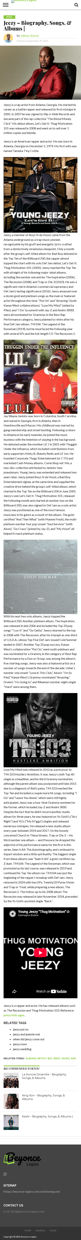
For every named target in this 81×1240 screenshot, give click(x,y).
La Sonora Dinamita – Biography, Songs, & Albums (44, 1076)
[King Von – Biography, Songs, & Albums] (11, 1101)
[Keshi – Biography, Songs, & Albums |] (11, 1122)
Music (66, 1058)
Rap (73, 1058)
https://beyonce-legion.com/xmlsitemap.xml (31, 1191)
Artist (41, 1058)
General (40, 1230)
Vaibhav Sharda (29, 35)
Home (27, 1230)
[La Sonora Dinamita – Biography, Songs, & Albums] (11, 1080)
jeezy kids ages (14, 1015)
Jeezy (57, 1058)
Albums (31, 1058)
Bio (49, 1058)
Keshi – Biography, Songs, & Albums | (47, 1116)
